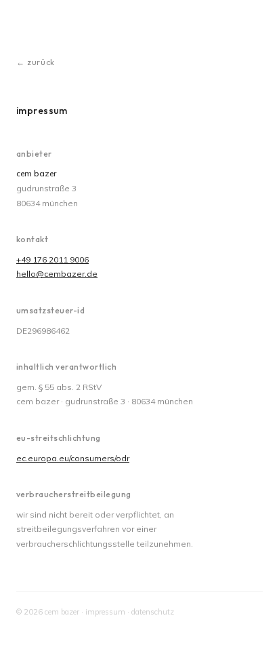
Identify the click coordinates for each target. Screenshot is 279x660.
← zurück (35, 62)
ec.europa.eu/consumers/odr (72, 458)
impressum (105, 612)
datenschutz (152, 612)
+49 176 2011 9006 (52, 259)
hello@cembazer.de (57, 274)
